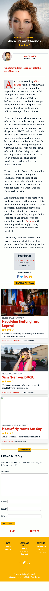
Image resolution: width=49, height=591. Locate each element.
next (12, 530)
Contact (24, 554)
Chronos (30, 221)
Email (4, 509)
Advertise (24, 551)
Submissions (41, 551)
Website (4, 516)
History (8, 549)
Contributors (41, 546)
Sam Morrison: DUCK (17, 377)
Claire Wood (7, 441)
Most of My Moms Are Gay (22, 428)
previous (34, 530)
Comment (5, 471)
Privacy (24, 548)
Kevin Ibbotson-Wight (11, 340)
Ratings (41, 549)
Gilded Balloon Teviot (24, 260)
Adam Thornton (30, 56)
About (8, 546)
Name (4, 501)
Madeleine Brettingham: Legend (20, 323)
